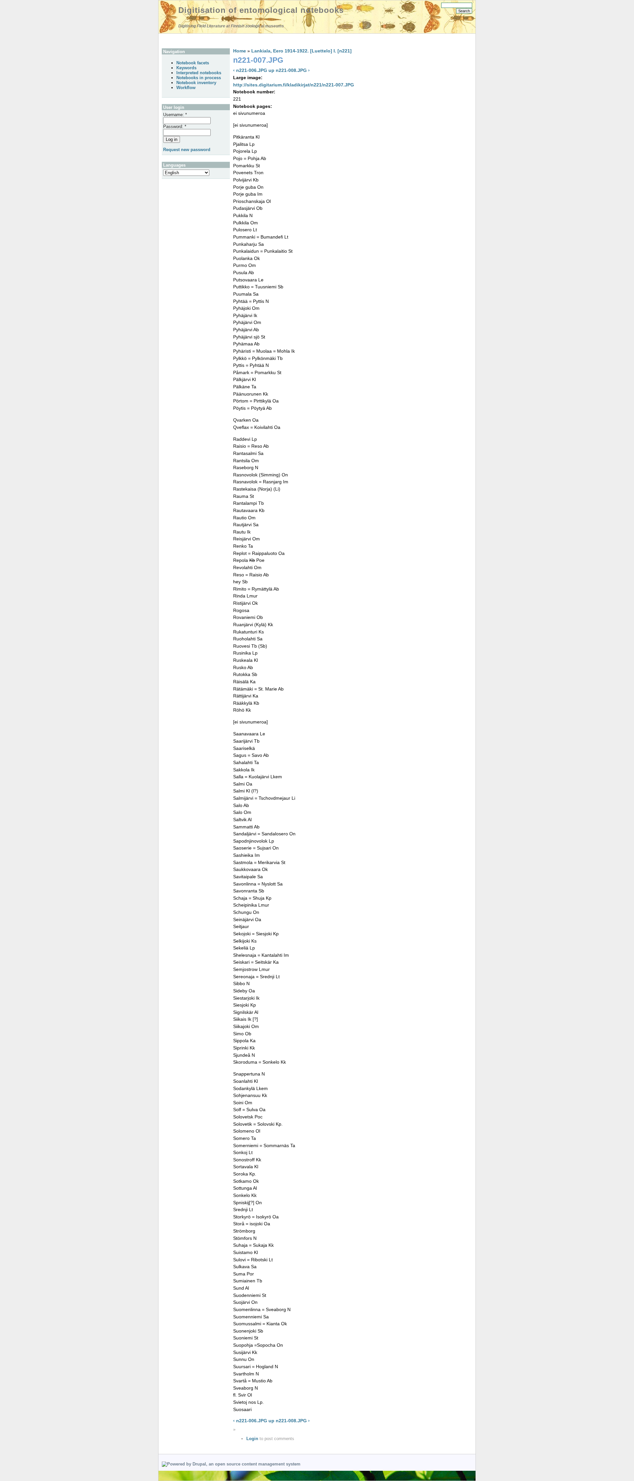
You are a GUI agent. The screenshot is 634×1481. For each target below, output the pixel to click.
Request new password (186, 149)
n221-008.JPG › (293, 70)
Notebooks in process (198, 77)
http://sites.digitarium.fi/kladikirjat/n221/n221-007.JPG (293, 84)
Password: (174, 126)
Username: (175, 114)
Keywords (186, 67)
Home (239, 50)
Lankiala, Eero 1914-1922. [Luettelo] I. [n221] (301, 50)
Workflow (185, 87)
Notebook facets (192, 62)
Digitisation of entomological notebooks (261, 10)
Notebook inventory (196, 82)
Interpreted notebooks (198, 72)
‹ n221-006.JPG (250, 70)
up (271, 70)
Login (252, 1438)
